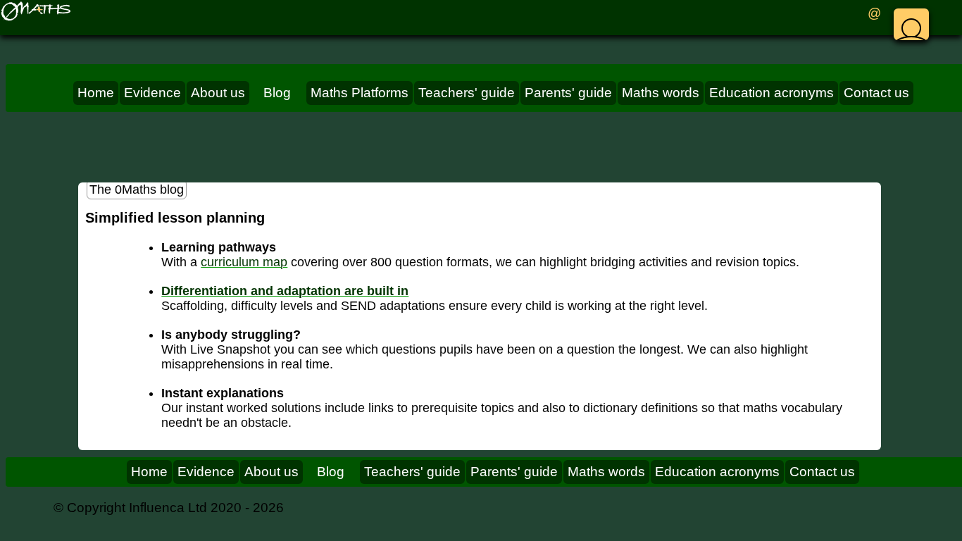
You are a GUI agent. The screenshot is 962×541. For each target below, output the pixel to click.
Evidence (152, 92)
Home (95, 92)
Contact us (876, 92)
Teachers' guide (466, 92)
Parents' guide (568, 92)
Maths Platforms (359, 92)
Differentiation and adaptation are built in (284, 291)
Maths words (660, 92)
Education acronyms (771, 92)
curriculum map (244, 262)
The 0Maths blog (136, 189)
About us (218, 92)
